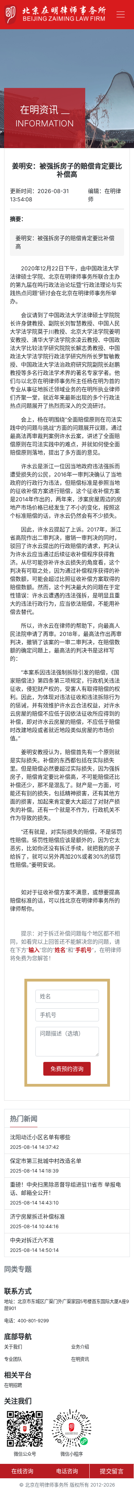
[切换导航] (120, 14)
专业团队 (13, 1359)
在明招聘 (13, 1385)
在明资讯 (80, 1359)
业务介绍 (80, 1346)
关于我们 (13, 1346)
